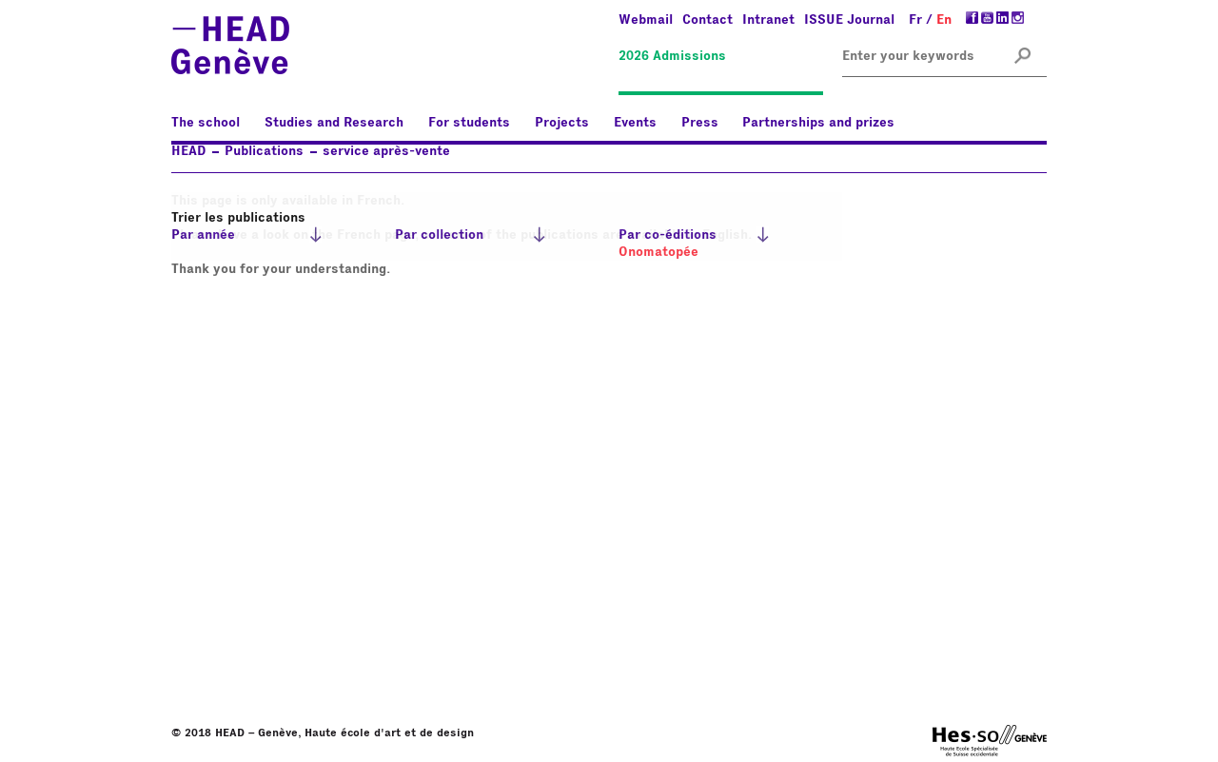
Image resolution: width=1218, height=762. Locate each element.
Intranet (768, 20)
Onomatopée (658, 252)
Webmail (646, 20)
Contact (707, 20)
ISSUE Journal (849, 20)
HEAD (188, 151)
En (944, 20)
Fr (915, 20)
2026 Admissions (672, 56)
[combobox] (911, 57)
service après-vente (386, 151)
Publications (264, 151)
